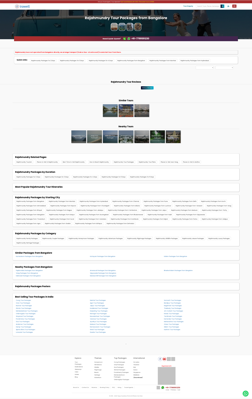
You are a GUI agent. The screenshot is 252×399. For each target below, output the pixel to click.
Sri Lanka (136, 362)
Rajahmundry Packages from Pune (156, 201)
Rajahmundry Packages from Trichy (214, 210)
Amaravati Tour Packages (126, 137)
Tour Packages (78, 363)
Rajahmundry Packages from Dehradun (120, 223)
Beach (96, 372)
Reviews (94, 387)
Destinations (79, 367)
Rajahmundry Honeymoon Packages (81, 238)
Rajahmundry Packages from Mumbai (163, 61)
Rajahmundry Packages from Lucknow (158, 206)
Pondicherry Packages (121, 372)
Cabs (76, 372)
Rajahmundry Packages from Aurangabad (94, 215)
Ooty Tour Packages (23, 303)
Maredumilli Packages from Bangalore (103, 276)
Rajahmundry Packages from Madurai (184, 210)
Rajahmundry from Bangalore (130, 27)
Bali (134, 367)
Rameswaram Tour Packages (100, 327)
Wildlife (96, 367)
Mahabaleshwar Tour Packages (27, 311)
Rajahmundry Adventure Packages (111, 238)
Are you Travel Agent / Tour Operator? (109, 2)
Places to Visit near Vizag (169, 162)
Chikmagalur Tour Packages (26, 314)
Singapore (136, 372)
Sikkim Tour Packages (171, 327)
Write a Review (147, 88)
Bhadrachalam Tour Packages (173, 137)
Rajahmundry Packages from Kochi (213, 201)
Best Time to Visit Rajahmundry (74, 162)
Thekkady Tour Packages (172, 308)
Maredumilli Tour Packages (157, 137)
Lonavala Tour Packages (24, 332)
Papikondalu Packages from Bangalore (29, 270)
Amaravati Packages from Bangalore (103, 270)
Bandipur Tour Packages (172, 303)
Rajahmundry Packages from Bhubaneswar (128, 215)
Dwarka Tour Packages (98, 332)
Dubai (135, 370)
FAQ (113, 387)
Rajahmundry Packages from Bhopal (29, 210)
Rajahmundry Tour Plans (147, 162)
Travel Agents (128, 387)
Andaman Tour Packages (24, 324)
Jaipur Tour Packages (97, 306)
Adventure (97, 377)
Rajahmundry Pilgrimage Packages (139, 238)
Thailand (136, 365)
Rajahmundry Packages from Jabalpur (90, 210)
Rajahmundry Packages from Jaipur (154, 210)
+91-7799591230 (172, 387)
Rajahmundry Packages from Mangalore (31, 215)
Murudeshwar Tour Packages (100, 316)
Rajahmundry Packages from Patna (185, 219)
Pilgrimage (97, 370)
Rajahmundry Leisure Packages (193, 238)
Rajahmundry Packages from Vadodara (92, 219)
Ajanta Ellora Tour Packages (25, 330)
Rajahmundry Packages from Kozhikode (125, 219)
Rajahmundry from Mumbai (138, 27)
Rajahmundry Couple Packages (53, 238)
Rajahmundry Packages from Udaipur (215, 219)
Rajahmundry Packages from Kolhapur (88, 223)
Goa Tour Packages (23, 322)
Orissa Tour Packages (171, 324)
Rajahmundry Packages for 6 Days (142, 177)
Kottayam (126, 111)
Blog (76, 377)
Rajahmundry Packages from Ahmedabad (31, 206)
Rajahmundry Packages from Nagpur (59, 210)
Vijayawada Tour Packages (142, 137)
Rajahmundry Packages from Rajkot (155, 219)
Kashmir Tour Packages (172, 330)
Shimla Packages (119, 370)
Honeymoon (98, 362)
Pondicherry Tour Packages (25, 319)
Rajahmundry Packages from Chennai (126, 201)
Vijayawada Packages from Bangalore (103, 273)
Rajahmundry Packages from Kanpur (62, 215)
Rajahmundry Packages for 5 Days (114, 177)
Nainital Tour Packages (98, 300)
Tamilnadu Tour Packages (173, 316)
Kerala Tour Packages (171, 314)
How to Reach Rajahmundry (99, 162)
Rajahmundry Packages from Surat (62, 219)
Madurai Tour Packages (98, 324)
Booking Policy (104, 387)
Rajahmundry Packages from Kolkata (127, 206)
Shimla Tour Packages (23, 308)
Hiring (119, 387)
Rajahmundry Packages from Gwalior (58, 223)
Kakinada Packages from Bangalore (28, 276)
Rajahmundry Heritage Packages (28, 243)
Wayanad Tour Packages (24, 316)
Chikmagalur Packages (121, 379)
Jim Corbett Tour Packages (173, 311)
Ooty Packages (119, 365)
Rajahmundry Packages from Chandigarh (95, 206)
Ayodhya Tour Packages (98, 322)
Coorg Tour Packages (23, 300)
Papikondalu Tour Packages (79, 137)
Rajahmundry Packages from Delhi (184, 201)
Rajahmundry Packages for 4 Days (101, 61)
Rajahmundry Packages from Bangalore (131, 61)
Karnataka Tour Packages (173, 319)
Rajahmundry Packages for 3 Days (72, 61)
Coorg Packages (119, 362)
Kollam (142, 111)
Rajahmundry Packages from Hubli (160, 215)
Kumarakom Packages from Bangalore (29, 256)
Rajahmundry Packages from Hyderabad (195, 61)
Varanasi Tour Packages (98, 319)
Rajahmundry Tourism (24, 162)
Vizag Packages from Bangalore (27, 273)
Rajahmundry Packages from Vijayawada (190, 215)
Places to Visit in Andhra (191, 162)
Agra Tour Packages (97, 303)
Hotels (77, 374)
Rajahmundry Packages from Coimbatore (122, 210)
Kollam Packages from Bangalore (175, 256)
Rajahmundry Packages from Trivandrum (31, 219)
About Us (76, 387)
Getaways (78, 369)
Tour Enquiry (188, 6)
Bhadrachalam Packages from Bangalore (178, 270)
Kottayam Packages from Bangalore (102, 256)
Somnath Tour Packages (172, 300)
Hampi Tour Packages (23, 327)
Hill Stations (98, 365)
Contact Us (85, 387)
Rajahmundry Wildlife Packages (167, 238)
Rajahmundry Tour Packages (124, 162)
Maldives (136, 375)
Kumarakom (110, 111)
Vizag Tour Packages (94, 137)
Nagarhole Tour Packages (173, 306)
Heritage (97, 375)
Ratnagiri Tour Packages (98, 314)
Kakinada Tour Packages (110, 137)
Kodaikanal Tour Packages (99, 308)
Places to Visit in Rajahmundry (47, 162)
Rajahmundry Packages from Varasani (189, 206)
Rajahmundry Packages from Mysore (63, 206)
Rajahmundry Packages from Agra (28, 223)
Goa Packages (119, 367)
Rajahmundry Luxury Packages (219, 238)
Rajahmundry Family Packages (27, 238)
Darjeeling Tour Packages (98, 311)
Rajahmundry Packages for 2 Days (43, 61)
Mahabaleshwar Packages (119, 376)
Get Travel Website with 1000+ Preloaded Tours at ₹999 (137, 2)
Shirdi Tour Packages (97, 330)
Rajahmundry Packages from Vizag (219, 206)
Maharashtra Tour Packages (174, 322)
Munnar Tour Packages (24, 306)
